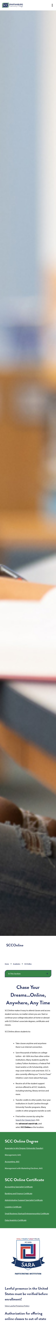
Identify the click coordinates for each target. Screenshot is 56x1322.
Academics (16, 964)
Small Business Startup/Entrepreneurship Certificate (27, 1213)
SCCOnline (28, 964)
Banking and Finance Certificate (18, 1193)
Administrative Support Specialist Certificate (24, 1200)
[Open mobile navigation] (52, 5)
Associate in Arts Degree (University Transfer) (24, 1148)
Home (7, 964)
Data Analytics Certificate (15, 1220)
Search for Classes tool (25, 1120)
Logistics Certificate (13, 1207)
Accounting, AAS (12, 1161)
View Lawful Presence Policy (17, 1306)
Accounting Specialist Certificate (19, 1186)
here (45, 1077)
